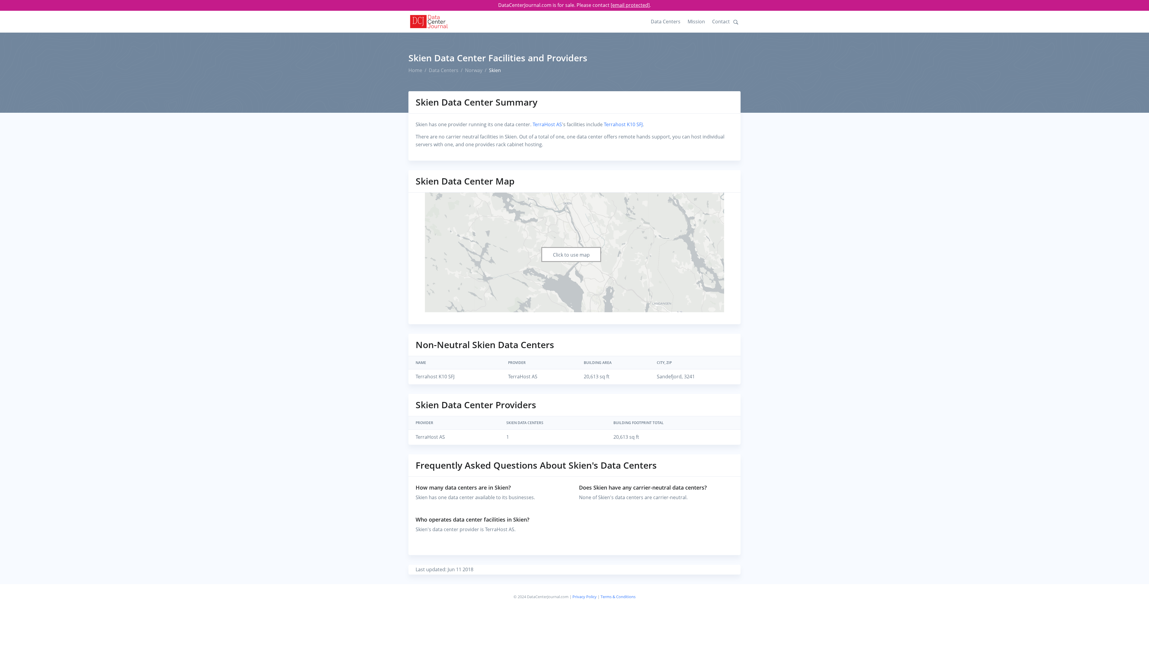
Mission (696, 21)
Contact (721, 21)
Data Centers (665, 21)
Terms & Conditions (618, 596)
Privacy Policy (584, 596)
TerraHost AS (547, 124)
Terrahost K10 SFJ (623, 124)
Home (415, 70)
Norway (473, 70)
